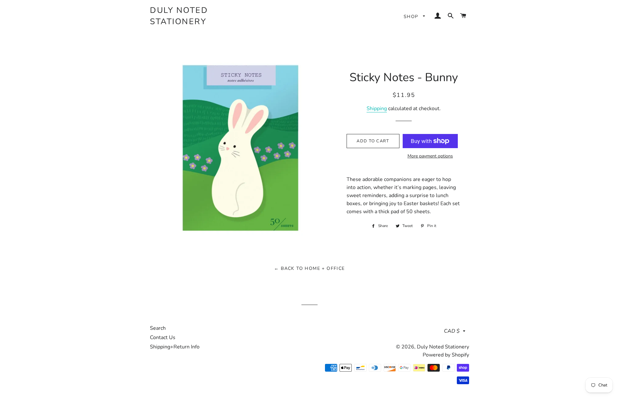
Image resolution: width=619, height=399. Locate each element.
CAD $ (452, 331)
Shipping (377, 108)
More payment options (430, 156)
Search (158, 328)
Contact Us (162, 337)
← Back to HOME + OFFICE (309, 268)
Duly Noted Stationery (179, 16)
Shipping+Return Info (175, 346)
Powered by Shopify (446, 354)
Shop (412, 17)
